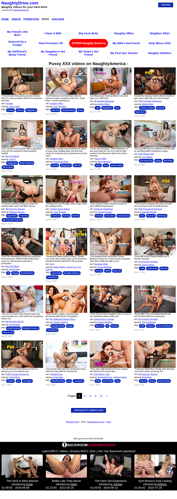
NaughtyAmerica (21, 10)
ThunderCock (56, 374)
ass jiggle (27, 381)
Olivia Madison (104, 162)
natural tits (56, 273)
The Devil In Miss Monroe (22, 481)
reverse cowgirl (147, 108)
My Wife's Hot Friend (126, 43)
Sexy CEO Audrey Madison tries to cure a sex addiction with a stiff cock (110, 315)
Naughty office (56, 103)
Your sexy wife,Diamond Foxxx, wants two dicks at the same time (109, 370)
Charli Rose (14, 377)
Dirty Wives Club (160, 43)
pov (18, 381)
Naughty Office (124, 33)
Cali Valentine (60, 106)
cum (98, 108)
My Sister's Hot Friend (88, 53)
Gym (52, 264)
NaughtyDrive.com (19, 3)
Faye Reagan (60, 212)
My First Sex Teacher (124, 53)
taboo (98, 165)
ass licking (107, 381)
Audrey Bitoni (104, 104)
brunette (160, 108)
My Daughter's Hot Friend (53, 53)
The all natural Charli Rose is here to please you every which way (19, 370)
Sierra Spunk (148, 265)
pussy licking (123, 216)
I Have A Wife (53, 33)
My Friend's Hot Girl (15, 322)
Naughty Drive (72, 422)
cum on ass (8, 332)
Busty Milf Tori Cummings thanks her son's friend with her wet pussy (152, 315)
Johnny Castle (119, 377)
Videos (16, 19)
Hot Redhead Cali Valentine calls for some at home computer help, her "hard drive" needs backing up (65, 98)
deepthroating (68, 110)
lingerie (150, 326)
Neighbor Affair (160, 33)
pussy (80, 110)
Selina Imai (14, 269)
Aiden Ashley (59, 267)
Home (5, 19)
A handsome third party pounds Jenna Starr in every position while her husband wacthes (21, 98)
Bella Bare (147, 377)
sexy (117, 108)
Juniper (117, 484)
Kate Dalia (58, 377)
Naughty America (72, 273)
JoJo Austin (14, 324)
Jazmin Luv (71, 267)
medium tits (152, 268)
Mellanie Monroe (17, 212)
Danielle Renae (149, 212)
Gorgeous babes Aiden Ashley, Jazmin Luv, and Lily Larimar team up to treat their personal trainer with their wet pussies (66, 258)
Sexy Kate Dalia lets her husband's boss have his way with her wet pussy (66, 370)
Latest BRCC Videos (55, 451)
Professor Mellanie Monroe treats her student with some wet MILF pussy (19, 205)
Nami (73, 484)
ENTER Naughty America (88, 43)
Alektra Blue (147, 104)
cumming (24, 216)
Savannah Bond (61, 162)
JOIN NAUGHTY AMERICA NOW (88, 410)
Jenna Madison (105, 267)
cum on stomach (164, 326)
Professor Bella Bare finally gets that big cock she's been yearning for (154, 370)
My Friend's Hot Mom (17, 33)
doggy (158, 161)
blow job (55, 110)
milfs (142, 268)
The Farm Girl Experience (111, 481)
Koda (29, 484)
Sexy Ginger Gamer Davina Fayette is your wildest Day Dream (108, 205)
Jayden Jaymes (61, 322)
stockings (162, 216)
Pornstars (31, 19)
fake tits (77, 165)
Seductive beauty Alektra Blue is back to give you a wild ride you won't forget (154, 97)
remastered (52, 277)
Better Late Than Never (66, 481)
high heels (140, 112)
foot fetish (168, 161)
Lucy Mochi (147, 157)
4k (8, 273)
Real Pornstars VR (51, 43)
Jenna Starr (14, 106)
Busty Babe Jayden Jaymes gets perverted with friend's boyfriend (62, 315)
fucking (10, 110)
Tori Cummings (149, 322)
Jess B (12, 159)
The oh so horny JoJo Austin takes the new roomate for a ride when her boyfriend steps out (22, 316)
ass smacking (146, 161)
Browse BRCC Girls (82, 451)
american (55, 216)
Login (108, 422)
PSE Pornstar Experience (150, 101)
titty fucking (8, 167)
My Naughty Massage (104, 101)
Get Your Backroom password (116, 451)
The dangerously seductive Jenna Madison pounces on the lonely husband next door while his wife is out (110, 258)
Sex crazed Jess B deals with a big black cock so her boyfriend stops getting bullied (21, 151)
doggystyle (31, 110)
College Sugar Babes (60, 209)
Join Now (58, 19)
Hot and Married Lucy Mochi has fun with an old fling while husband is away (154, 150)
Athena (162, 484)
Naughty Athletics (159, 53)
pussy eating (116, 165)
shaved (20, 110)
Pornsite (9, 103)
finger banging (26, 163)
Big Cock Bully (88, 33)
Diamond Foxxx (105, 377)
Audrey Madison (105, 322)
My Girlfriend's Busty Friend (17, 53)
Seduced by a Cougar (17, 43)
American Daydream (103, 209)
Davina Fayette (105, 212)
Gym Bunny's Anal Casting (155, 481)
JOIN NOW (166, 5)
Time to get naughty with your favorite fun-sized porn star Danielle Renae (153, 205)
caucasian (110, 216)
